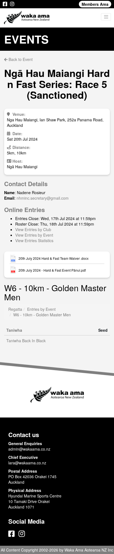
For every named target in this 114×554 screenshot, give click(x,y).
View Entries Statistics (34, 240)
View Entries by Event (34, 235)
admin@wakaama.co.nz (29, 449)
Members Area (95, 4)
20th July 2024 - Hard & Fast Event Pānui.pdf (52, 270)
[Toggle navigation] (106, 16)
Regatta (15, 309)
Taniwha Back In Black (26, 340)
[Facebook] (5, 4)
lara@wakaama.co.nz (27, 462)
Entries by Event (41, 309)
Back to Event (20, 59)
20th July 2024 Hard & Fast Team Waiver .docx (54, 258)
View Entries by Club (33, 229)
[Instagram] (12, 4)
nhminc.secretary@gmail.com (43, 198)
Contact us (23, 434)
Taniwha (14, 330)
